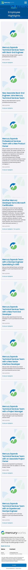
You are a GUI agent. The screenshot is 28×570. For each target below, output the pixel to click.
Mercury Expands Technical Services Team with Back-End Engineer (13, 50)
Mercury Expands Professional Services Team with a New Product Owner (13, 142)
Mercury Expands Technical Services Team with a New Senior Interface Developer (13, 360)
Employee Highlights (7, 62)
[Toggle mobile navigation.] (25, 3)
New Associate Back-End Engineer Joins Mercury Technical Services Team (13, 95)
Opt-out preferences (10, 568)
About (2, 552)
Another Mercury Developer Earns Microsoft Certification (13, 203)
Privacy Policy (18, 568)
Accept (14, 565)
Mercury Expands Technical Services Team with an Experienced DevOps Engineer (13, 507)
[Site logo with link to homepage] (7, 2)
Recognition (17, 229)
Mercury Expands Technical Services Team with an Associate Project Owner (13, 457)
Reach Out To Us (5, 546)
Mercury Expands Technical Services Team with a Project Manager (13, 409)
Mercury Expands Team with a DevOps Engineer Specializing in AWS (12, 262)
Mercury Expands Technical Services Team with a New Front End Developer (13, 311)
